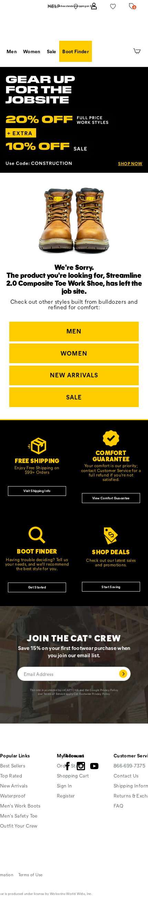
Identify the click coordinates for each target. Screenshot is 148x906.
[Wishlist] (113, 6)
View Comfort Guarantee (111, 498)
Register (66, 795)
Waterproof (13, 795)
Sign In (64, 785)
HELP (53, 6)
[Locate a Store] (75, 6)
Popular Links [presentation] (15, 755)
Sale (51, 51)
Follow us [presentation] (73, 755)
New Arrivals (74, 375)
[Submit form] (123, 674)
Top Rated (11, 775)
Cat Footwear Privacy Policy (92, 694)
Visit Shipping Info (37, 491)
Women (32, 51)
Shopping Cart (73, 775)
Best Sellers (12, 765)
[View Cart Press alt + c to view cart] (137, 51)
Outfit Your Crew (19, 825)
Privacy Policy (109, 690)
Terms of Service (54, 694)
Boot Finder (75, 51)
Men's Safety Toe (19, 815)
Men (12, 51)
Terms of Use (30, 874)
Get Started (37, 587)
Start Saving (111, 587)
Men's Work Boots (20, 805)
